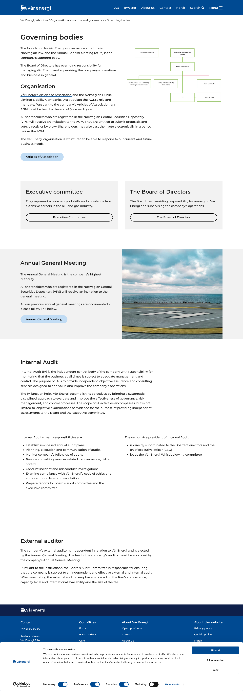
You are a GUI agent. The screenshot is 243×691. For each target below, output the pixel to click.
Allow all (215, 650)
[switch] (95, 684)
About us (148, 8)
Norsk (180, 8)
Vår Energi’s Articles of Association (46, 95)
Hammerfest (87, 634)
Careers (127, 634)
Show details (172, 684)
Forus (83, 628)
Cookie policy (203, 634)
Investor (130, 8)
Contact (165, 8)
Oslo (82, 640)
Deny (215, 670)
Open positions (132, 628)
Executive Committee (69, 217)
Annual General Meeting (44, 319)
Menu (213, 8)
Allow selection (215, 660)
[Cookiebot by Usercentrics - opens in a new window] (21, 684)
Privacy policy (203, 628)
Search (195, 8)
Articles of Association (42, 157)
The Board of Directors (173, 217)
